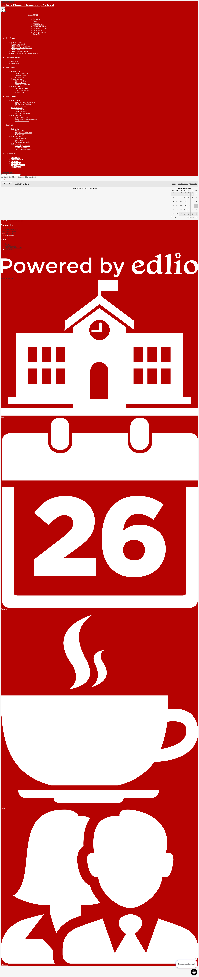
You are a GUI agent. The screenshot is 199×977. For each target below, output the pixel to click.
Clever (7, 244)
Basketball (14, 61)
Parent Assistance (17, 115)
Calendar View (192, 217)
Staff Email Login (21, 131)
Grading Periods (16, 42)
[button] (33, 15)
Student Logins (16, 72)
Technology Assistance (22, 88)
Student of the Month (18, 44)
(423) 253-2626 (11, 233)
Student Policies (20, 83)
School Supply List (21, 111)
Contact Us (36, 34)
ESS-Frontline (16, 167)
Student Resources (17, 79)
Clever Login (19, 77)
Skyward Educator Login (23, 133)
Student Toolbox (20, 81)
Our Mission (37, 19)
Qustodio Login (20, 106)
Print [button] (173, 184)
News (35, 21)
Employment (9, 249)
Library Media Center (40, 28)
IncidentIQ (14, 161)
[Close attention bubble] (195, 957)
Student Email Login (22, 73)
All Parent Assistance (22, 121)
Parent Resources (16, 108)
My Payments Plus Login (23, 104)
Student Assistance (17, 86)
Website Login (16, 163)
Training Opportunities (22, 142)
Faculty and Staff (38, 30)
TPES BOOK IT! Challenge (20, 46)
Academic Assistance (22, 90)
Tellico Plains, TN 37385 (10, 230)
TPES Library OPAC (18, 50)
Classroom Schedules (40, 26)
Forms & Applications (22, 85)
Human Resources (21, 148)
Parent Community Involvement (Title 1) (24, 53)
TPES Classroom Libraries (20, 51)
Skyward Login (20, 75)
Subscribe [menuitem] (193, 184)
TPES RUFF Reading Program (21, 48)
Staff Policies (19, 140)
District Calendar (10, 246)
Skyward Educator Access (13, 248)
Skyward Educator (17, 159)
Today (173, 217)
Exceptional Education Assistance (26, 119)
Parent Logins (15, 100)
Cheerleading (15, 63)
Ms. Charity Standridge (8, 177)
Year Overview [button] (183, 184)
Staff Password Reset (18, 165)
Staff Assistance (16, 144)
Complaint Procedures (40, 32)
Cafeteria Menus (38, 25)
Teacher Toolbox (20, 138)
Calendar (36, 23)
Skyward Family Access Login (25, 102)
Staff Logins (15, 129)
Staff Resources (16, 136)
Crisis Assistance (20, 92)
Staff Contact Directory (23, 149)
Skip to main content (7, 2)
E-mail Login (15, 158)
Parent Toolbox (20, 110)
